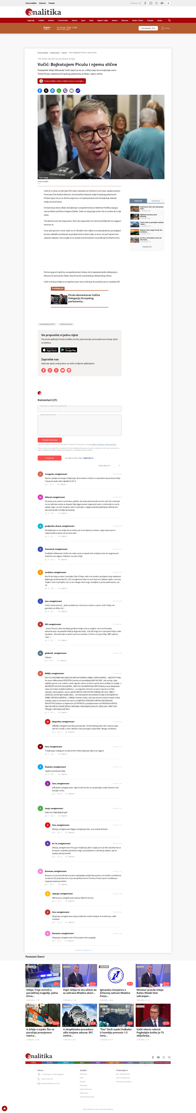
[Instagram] (50, 370)
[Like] (46, 484)
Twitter (156, 3)
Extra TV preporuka (123, 1078)
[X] (56, 370)
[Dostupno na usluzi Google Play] (68, 349)
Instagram (150, 3)
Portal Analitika (43, 53)
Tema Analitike (30, 3)
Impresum (83, 1074)
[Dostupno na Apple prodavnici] (49, 349)
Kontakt (82, 1082)
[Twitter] (46, 90)
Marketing (83, 1085)
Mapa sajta (84, 1093)
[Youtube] (62, 370)
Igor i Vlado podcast (123, 1074)
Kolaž (91, 20)
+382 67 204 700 (47, 1079)
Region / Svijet (102, 20)
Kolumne (42, 3)
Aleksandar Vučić (47, 324)
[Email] (71, 90)
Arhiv (82, 1078)
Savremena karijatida (162, 1063)
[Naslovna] (4, 1108)
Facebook (145, 3)
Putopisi (52, 3)
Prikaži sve (147, 247)
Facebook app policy (87, 1097)
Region (64, 53)
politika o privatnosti (98, 444)
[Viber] (65, 90)
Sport (83, 20)
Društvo (51, 20)
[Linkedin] (52, 90)
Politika (41, 20)
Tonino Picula (66, 324)
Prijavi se (50, 458)
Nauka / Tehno (137, 20)
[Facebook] (40, 90)
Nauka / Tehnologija (146, 1063)
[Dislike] (51, 484)
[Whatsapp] (59, 90)
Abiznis (74, 20)
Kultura (114, 20)
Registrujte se (88, 458)
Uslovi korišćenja (86, 1089)
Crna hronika (63, 20)
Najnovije (30, 20)
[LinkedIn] (69, 370)
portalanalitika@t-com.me (50, 1083)
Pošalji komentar (49, 440)
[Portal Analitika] (43, 12)
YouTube (162, 3)
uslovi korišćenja (110, 444)
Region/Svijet (55, 53)
